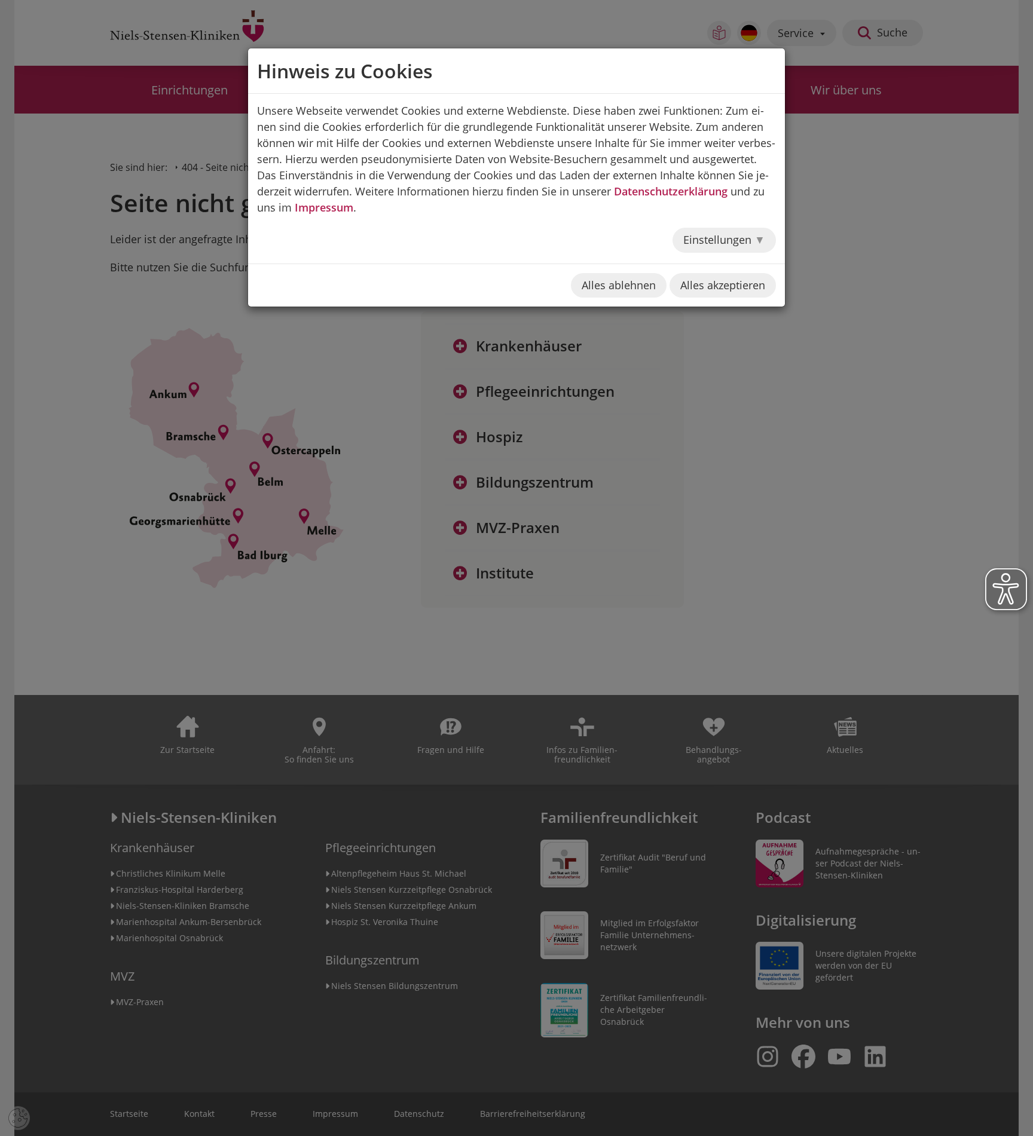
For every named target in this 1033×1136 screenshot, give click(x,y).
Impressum (324, 207)
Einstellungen (718, 239)
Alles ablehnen (619, 285)
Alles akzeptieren (722, 285)
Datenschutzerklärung (671, 191)
